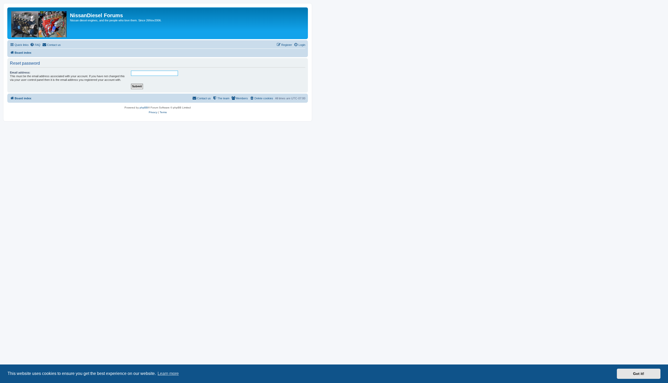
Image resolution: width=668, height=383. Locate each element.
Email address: (20, 72)
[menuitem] (35, 45)
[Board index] (39, 23)
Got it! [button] (638, 374)
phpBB (144, 107)
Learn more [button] (168, 373)
